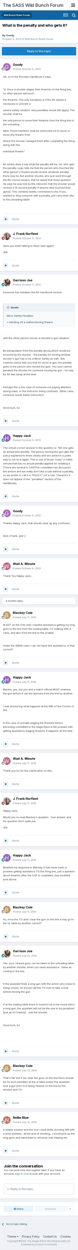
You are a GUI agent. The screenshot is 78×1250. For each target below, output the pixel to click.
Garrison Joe (22, 280)
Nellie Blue (21, 1117)
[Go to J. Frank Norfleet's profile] (7, 236)
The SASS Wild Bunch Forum (33, 5)
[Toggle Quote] (8, 307)
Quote (15, 218)
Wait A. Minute (24, 564)
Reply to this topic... (22, 1188)
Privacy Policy (31, 1236)
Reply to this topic (39, 51)
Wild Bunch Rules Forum (39, 38)
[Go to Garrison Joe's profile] (7, 282)
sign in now (22, 1173)
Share (19, 1208)
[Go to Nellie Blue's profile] (7, 1120)
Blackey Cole (23, 613)
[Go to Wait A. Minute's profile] (7, 566)
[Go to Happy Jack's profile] (7, 438)
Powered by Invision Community (39, 1244)
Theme (12, 1236)
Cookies (65, 1236)
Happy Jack (22, 436)
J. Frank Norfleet (25, 234)
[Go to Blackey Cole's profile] (7, 615)
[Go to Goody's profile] (7, 67)
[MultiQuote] (5, 219)
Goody (10, 35)
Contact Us (50, 1236)
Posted (27, 68)
